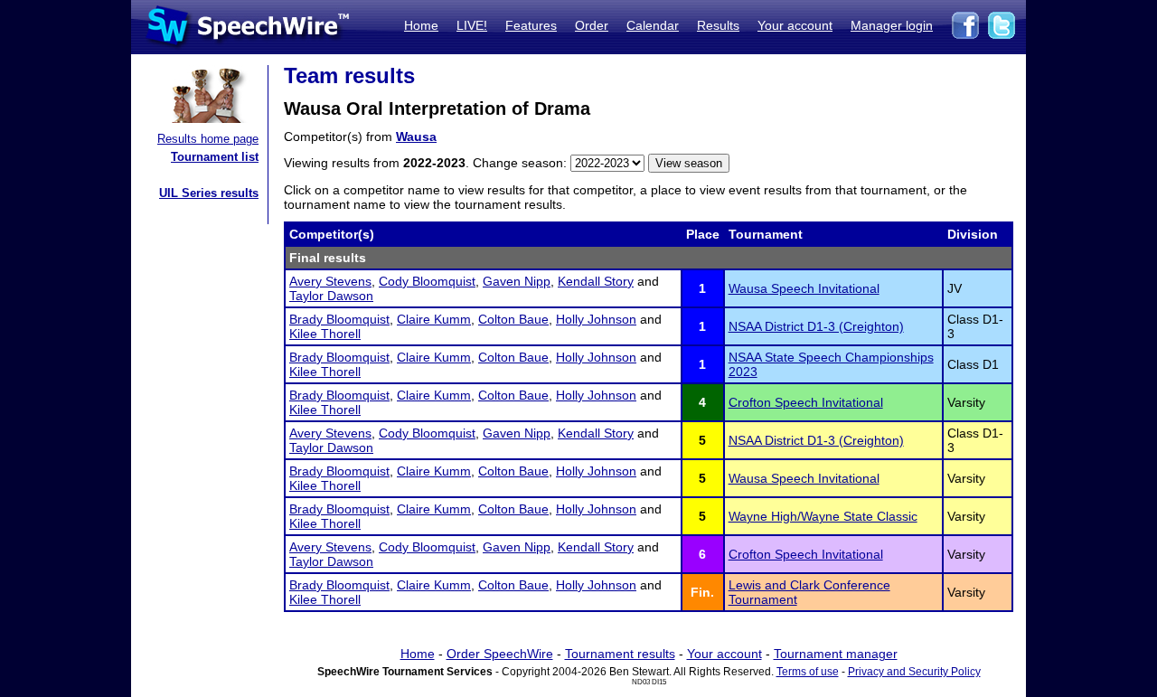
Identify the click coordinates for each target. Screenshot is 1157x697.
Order (591, 25)
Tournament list (215, 157)
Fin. (702, 592)
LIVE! (471, 25)
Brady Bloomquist (339, 319)
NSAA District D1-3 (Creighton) (816, 326)
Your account (794, 25)
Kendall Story (596, 281)
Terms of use (807, 671)
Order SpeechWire (500, 653)
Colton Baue (513, 319)
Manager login (892, 25)
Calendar (652, 25)
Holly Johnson (596, 319)
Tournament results (620, 653)
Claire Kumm (434, 319)
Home (421, 25)
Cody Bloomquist (427, 281)
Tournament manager (836, 653)
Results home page (208, 139)
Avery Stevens (330, 281)
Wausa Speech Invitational (804, 288)
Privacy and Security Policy (914, 671)
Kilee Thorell (325, 333)
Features (531, 25)
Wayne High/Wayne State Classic (823, 516)
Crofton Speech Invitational (806, 402)
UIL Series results (209, 193)
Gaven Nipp (516, 281)
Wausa (416, 136)
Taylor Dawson (331, 295)
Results (718, 25)
